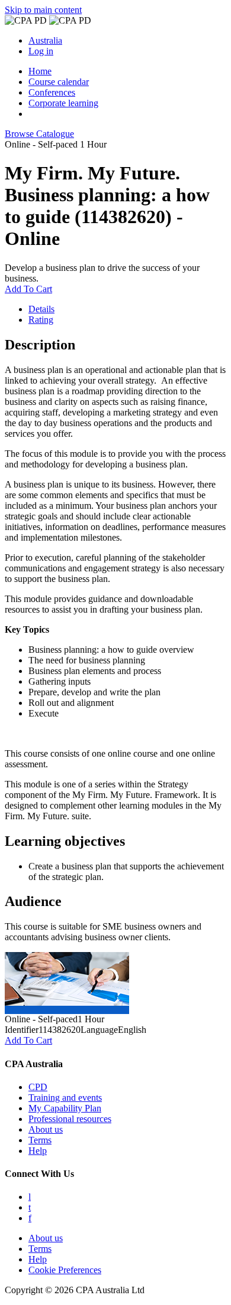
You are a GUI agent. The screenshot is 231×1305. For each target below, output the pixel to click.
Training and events (65, 1098)
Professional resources (69, 1119)
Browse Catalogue (39, 134)
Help (37, 1151)
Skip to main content (43, 10)
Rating (40, 320)
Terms (40, 1140)
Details (41, 309)
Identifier (21, 1030)
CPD (37, 1087)
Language (99, 1030)
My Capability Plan (64, 1108)
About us (45, 1129)
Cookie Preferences (64, 1270)
